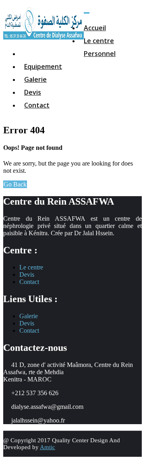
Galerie (35, 79)
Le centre (99, 40)
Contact (37, 105)
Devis (32, 92)
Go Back (15, 184)
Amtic (47, 447)
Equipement (43, 66)
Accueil (95, 27)
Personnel (100, 53)
